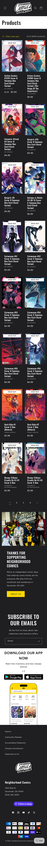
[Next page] (37, 503)
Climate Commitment (14, 748)
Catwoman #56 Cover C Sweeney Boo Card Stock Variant (34, 372)
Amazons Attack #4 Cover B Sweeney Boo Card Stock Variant (11, 144)
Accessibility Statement (15, 743)
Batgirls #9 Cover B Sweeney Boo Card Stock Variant (12, 201)
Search (8, 732)
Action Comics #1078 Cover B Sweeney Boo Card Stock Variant (11, 80)
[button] (5, 8)
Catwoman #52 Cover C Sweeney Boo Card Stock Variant (34, 260)
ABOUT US (16, 594)
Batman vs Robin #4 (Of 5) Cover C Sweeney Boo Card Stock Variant (34, 202)
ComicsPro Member (13, 737)
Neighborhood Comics (19, 841)
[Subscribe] (39, 641)
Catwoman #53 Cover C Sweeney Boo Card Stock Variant (12, 316)
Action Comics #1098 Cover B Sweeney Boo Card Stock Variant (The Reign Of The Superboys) (34, 83)
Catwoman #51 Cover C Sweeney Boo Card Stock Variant (12, 260)
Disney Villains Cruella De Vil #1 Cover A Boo (11, 480)
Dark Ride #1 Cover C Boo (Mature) (10, 427)
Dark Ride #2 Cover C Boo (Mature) (33, 427)
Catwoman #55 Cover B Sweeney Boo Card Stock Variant (12, 372)
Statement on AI (12, 754)
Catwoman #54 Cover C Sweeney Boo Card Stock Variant (34, 316)
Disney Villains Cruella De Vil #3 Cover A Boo (34, 480)
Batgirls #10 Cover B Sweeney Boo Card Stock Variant (34, 143)
